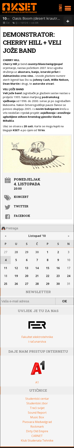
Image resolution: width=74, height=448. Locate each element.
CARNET (37, 436)
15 (47, 268)
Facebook (22, 216)
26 (16, 284)
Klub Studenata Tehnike (37, 440)
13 (26, 268)
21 (37, 276)
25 (5, 284)
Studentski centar (37, 399)
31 (68, 284)
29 (26, 252)
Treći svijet (37, 408)
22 (47, 276)
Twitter (21, 206)
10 (68, 260)
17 (68, 268)
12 (16, 268)
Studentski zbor (37, 403)
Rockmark (37, 426)
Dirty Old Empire (37, 431)
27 (5, 252)
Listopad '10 (37, 236)
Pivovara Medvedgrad (37, 422)
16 (58, 268)
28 (16, 252)
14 (37, 268)
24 (68, 276)
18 (5, 276)
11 (5, 268)
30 (37, 252)
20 (26, 276)
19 (16, 276)
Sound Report (37, 413)
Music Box (37, 417)
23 (58, 276)
